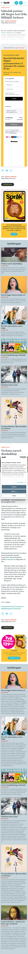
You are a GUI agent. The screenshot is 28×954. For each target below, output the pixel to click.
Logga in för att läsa (19, 47)
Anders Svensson (10, 21)
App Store (14, 234)
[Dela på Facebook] (2, 170)
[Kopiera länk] (11, 170)
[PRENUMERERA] (16, 3)
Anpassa (13, 491)
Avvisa (14, 495)
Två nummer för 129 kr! (14, 657)
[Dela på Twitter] (7, 170)
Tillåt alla (14, 487)
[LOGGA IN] (21, 3)
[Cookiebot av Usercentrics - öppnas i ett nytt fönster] (20, 457)
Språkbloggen (5, 7)
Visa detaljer (20, 482)
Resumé (10, 559)
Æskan (3, 33)
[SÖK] (25, 3)
